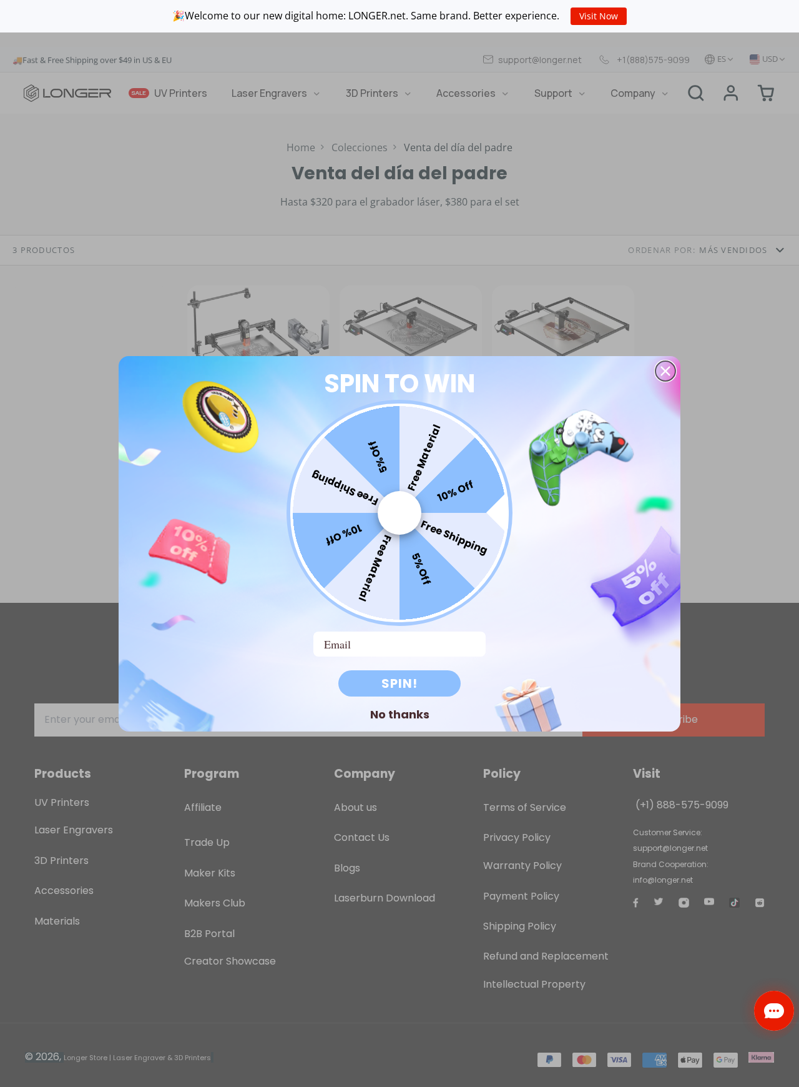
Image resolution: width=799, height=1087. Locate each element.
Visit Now (598, 16)
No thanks (399, 714)
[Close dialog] (665, 371)
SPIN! (399, 683)
